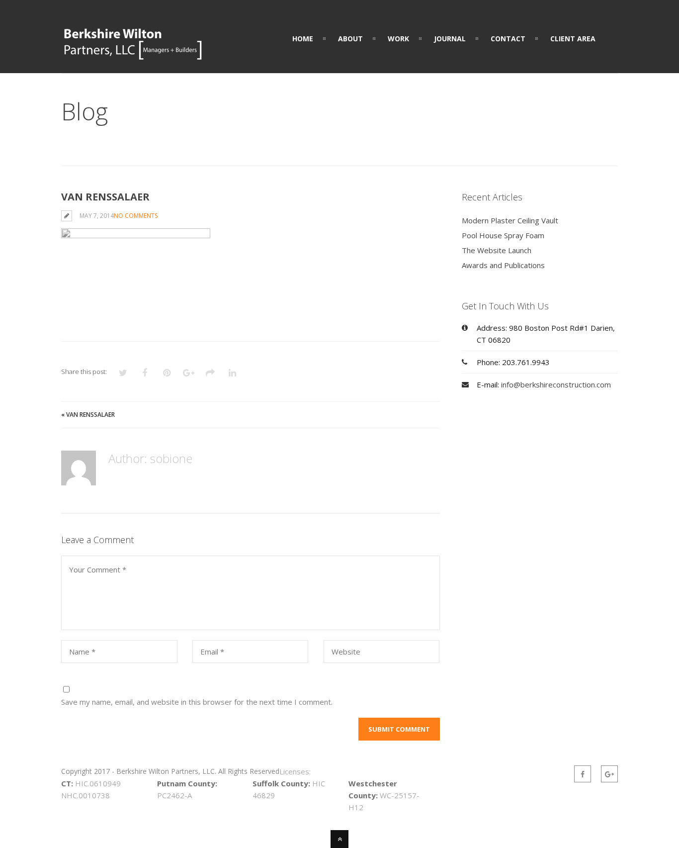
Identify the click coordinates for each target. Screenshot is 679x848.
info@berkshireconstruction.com (556, 384)
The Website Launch (496, 250)
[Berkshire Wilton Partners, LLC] (132, 55)
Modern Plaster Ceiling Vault (510, 220)
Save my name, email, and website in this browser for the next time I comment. (197, 702)
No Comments (136, 215)
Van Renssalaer (90, 414)
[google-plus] (609, 773)
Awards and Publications (503, 265)
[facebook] (582, 773)
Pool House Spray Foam (503, 235)
